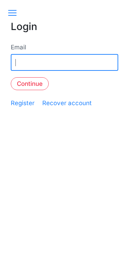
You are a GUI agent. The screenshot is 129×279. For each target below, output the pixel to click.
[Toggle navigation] (12, 12)
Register (22, 103)
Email (18, 47)
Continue (30, 83)
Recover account (67, 103)
